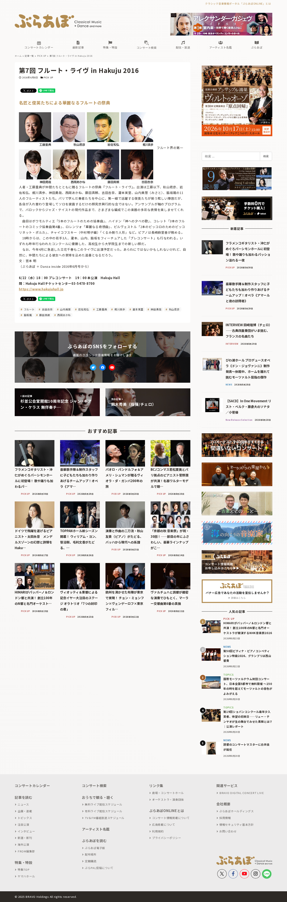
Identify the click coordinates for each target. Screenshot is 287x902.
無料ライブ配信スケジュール (103, 804)
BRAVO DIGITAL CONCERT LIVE (241, 793)
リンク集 (156, 785)
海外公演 (23, 845)
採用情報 (225, 818)
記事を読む (23, 797)
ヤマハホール (26, 876)
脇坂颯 (27, 315)
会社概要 (223, 803)
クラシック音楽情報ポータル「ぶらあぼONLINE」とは (238, 3)
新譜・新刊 (25, 838)
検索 (266, 156)
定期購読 (90, 861)
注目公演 (23, 825)
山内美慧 (65, 309)
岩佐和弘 (83, 309)
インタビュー (26, 831)
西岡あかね (64, 315)
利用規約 (158, 831)
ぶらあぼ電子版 (95, 848)
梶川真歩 (119, 309)
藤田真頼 (44, 315)
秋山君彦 (174, 309)
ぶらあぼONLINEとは (166, 810)
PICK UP (48, 77)
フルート (29, 309)
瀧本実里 (137, 309)
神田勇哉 (156, 309)
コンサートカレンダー (32, 785)
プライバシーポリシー (166, 838)
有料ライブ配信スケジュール (103, 811)
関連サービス (227, 785)
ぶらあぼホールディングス (236, 811)
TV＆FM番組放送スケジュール (104, 818)
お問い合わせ (228, 831)
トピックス (25, 818)
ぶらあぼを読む (94, 840)
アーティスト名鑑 (96, 829)
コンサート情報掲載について (171, 818)
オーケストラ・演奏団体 (168, 800)
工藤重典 (101, 309)
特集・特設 (23, 862)
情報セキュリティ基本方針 (236, 825)
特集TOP (24, 870)
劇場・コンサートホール (168, 793)
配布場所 (90, 854)
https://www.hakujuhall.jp (41, 289)
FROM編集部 (26, 851)
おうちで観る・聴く (98, 797)
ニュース (23, 804)
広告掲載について (163, 825)
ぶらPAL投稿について (99, 868)
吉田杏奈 (47, 309)
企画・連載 (25, 811)
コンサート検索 (94, 785)
